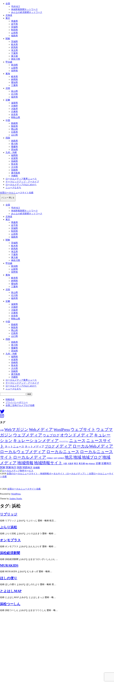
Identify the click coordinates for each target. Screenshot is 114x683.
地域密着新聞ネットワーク (24, 9)
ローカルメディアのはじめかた (21, 184)
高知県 (14, 149)
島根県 (14, 123)
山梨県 (14, 68)
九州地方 (60, 458)
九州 (55, 458)
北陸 (8, 88)
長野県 (14, 71)
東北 (8, 18)
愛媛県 (14, 146)
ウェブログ (51, 435)
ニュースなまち (13, 187)
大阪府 (14, 108)
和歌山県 (15, 117)
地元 (69, 457)
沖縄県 (14, 176)
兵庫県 (14, 111)
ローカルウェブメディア (23, 451)
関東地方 (11, 467)
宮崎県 (14, 170)
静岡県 (14, 79)
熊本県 (14, 164)
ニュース (77, 440)
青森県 (14, 21)
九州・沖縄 (11, 152)
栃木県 (14, 44)
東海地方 (92, 463)
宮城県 (14, 27)
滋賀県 (14, 103)
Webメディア (41, 429)
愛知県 (14, 82)
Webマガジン (16, 429)
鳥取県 (14, 126)
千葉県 (14, 53)
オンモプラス (10, 540)
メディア (63, 446)
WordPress (62, 429)
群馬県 (14, 47)
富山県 (14, 91)
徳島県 (14, 141)
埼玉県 (14, 50)
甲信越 (9, 62)
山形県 (14, 33)
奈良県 (14, 114)
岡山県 (14, 129)
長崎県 (14, 161)
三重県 (14, 85)
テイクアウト (64, 441)
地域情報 (25, 463)
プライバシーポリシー (17, 402)
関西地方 (28, 467)
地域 (77, 457)
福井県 (14, 97)
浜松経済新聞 (10, 553)
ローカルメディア (29, 457)
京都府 (14, 106)
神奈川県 (15, 59)
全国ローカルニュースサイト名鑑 (16, 192)
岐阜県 (14, 76)
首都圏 (36, 467)
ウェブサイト (83, 429)
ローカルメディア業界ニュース (21, 179)
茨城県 (14, 41)
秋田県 (14, 30)
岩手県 (14, 24)
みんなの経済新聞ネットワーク (26, 12)
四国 (8, 138)
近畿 (8, 100)
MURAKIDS (9, 565)
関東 (8, 38)
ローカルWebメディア (93, 446)
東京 (76, 463)
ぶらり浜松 (8, 527)
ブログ (50, 446)
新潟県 (14, 65)
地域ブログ (92, 457)
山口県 (14, 135)
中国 (8, 120)
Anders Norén (15, 498)
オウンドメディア (76, 435)
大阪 (65, 463)
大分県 (14, 167)
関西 (19, 467)
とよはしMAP (11, 591)
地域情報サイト (48, 463)
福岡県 (14, 155)
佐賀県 (14, 158)
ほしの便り (8, 578)
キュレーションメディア (36, 440)
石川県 (14, 94)
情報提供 (10, 399)
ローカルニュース (62, 451)
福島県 (14, 35)
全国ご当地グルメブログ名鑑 (20, 405)
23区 (2, 430)
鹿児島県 (15, 173)
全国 (8, 3)
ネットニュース (14, 446)
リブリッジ (8, 514)
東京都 (14, 56)
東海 (8, 73)
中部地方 (50, 458)
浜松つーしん (10, 604)
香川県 (14, 143)
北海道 (9, 15)
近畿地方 (106, 463)
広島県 (14, 132)
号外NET (15, 6)
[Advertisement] (57, 648)
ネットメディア (34, 446)
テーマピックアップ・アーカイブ (22, 181)
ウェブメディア (27, 435)
